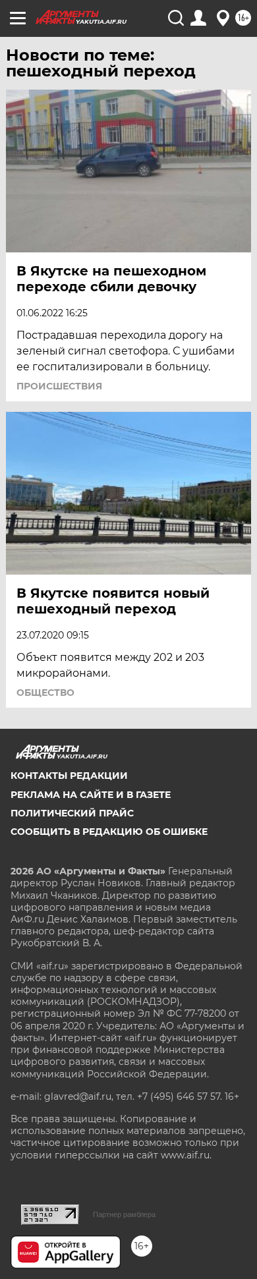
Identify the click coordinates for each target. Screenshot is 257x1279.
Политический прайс (72, 813)
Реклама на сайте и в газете (91, 795)
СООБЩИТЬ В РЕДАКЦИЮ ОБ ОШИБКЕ (109, 832)
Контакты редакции (69, 776)
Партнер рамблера (124, 1214)
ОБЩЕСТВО (45, 692)
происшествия (59, 386)
